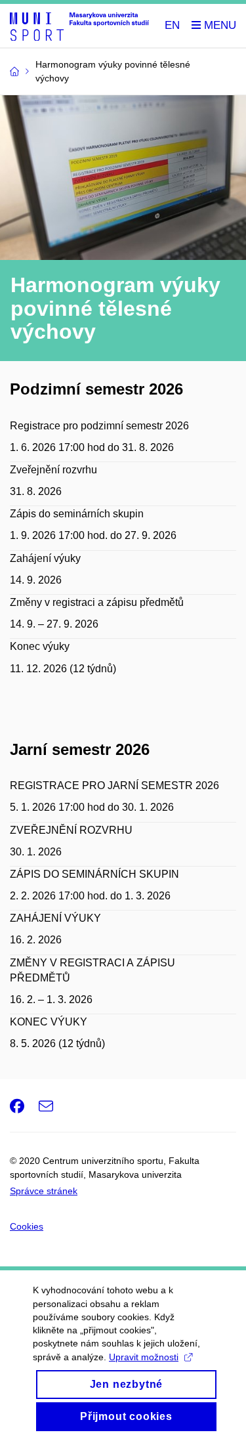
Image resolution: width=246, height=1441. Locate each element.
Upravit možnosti (143, 1357)
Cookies (26, 1226)
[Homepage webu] (79, 26)
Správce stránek (43, 1191)
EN (172, 25)
